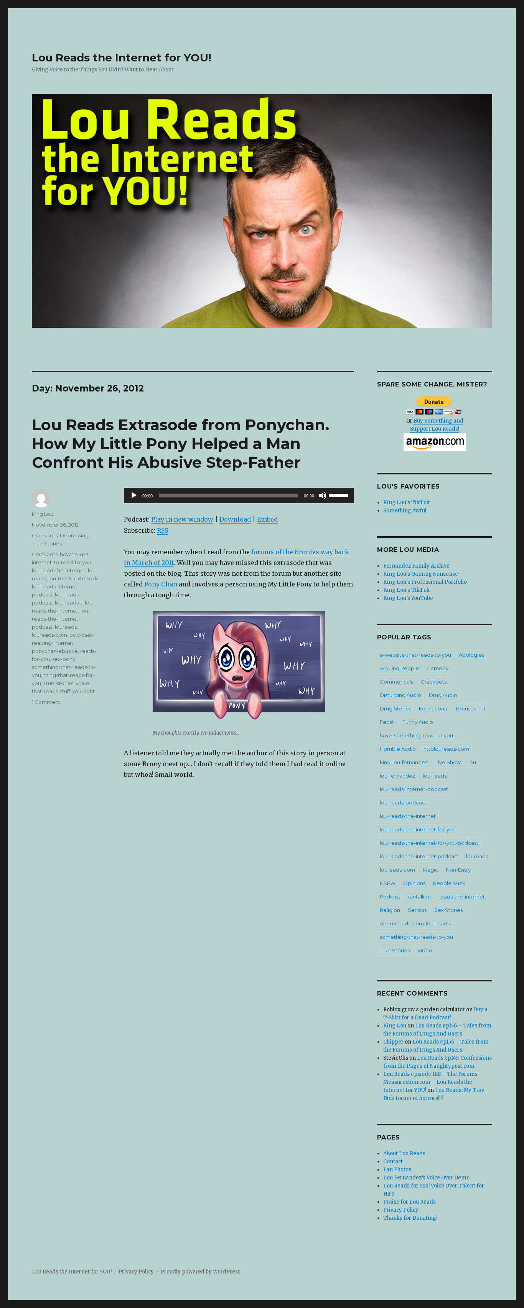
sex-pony (63, 659)
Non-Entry (458, 870)
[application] (239, 495)
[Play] (134, 495)
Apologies (471, 655)
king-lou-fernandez (404, 762)
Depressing (74, 535)
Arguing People (399, 668)
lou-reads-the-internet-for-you (418, 829)
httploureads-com (446, 749)
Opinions (414, 883)
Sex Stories (448, 910)
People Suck (449, 883)
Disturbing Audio (400, 695)
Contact (393, 1161)
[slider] (339, 495)
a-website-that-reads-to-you (415, 655)
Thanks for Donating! (410, 1218)
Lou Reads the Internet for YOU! (121, 57)
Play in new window (182, 519)
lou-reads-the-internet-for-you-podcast (429, 843)
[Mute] (322, 495)
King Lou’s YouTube (408, 598)
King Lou (42, 514)
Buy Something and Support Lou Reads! (436, 425)
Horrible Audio (398, 749)
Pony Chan (160, 584)
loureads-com (49, 635)
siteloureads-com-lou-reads (415, 923)
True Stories (47, 543)
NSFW (387, 883)
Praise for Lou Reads (409, 1202)
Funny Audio (417, 722)
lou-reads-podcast (403, 802)
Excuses (466, 708)
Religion (390, 910)
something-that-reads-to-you (416, 937)
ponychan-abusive (55, 651)
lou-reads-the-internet (408, 816)
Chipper (393, 1042)
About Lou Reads (404, 1153)
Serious (417, 910)
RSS (162, 530)
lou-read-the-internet (59, 570)
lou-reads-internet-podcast (414, 789)
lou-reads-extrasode (73, 578)
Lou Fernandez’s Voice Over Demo (426, 1177)
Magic (430, 870)
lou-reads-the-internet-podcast (61, 619)
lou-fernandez (397, 776)
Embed (267, 519)
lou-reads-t (68, 603)
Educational (433, 708)
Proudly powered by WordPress (201, 1271)
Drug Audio (443, 695)
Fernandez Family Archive (416, 566)
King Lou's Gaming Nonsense (420, 574)
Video (424, 950)
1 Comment (46, 702)
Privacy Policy (401, 1210)
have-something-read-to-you (416, 735)
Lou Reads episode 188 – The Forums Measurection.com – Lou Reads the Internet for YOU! (430, 1082)
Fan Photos (397, 1169)
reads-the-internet (461, 896)
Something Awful (405, 510)
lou (472, 762)
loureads (66, 627)
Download (235, 519)
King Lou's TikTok (406, 502)
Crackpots (45, 535)
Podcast (390, 896)
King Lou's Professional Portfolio (425, 582)
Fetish (387, 722)
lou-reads (435, 776)
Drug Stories (395, 708)
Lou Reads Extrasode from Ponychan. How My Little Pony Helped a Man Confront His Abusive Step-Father (180, 443)
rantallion (419, 896)
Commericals (396, 682)
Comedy (437, 668)
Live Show (448, 762)
